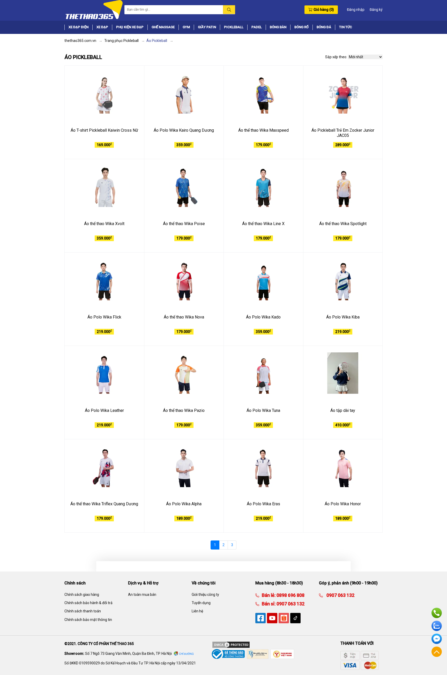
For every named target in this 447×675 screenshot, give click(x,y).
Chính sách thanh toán (82, 611)
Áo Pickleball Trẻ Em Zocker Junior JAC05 (342, 133)
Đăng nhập (355, 10)
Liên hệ (197, 611)
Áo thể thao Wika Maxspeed (263, 130)
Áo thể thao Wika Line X (263, 223)
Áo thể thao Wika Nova (184, 317)
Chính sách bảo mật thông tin (88, 620)
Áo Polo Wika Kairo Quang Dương (184, 130)
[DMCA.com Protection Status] (231, 644)
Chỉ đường (186, 653)
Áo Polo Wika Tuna (263, 410)
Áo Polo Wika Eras (263, 503)
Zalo (436, 626)
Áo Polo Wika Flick (104, 317)
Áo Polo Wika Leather (104, 410)
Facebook (436, 639)
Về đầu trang (436, 652)
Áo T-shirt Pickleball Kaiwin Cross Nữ (104, 130)
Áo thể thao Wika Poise (184, 223)
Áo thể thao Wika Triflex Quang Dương (104, 503)
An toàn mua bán (142, 594)
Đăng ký (376, 10)
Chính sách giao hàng (81, 594)
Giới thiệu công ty (205, 594)
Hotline (436, 613)
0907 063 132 (289, 603)
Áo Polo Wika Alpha (184, 503)
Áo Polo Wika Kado (263, 317)
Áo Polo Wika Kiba (343, 317)
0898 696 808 (289, 595)
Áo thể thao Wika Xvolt (104, 223)
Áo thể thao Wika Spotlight (343, 223)
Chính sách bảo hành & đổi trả (88, 603)
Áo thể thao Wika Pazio (184, 410)
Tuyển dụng (201, 603)
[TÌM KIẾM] (229, 9)
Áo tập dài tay (342, 410)
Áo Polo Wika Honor (343, 503)
